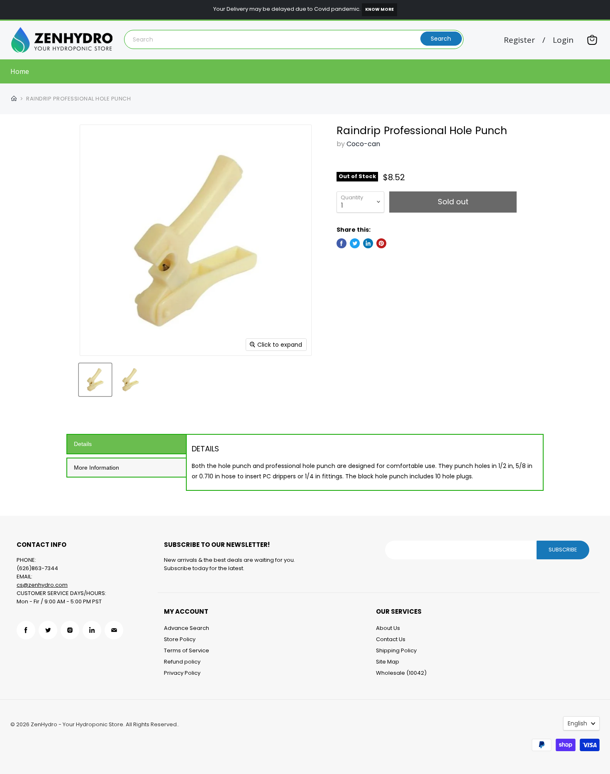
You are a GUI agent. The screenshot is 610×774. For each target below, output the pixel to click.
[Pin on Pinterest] (381, 243)
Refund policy (182, 662)
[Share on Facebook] (341, 243)
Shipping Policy (396, 650)
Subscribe (563, 550)
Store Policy (179, 639)
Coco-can (363, 144)
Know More (379, 9)
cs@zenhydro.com (42, 585)
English (577, 723)
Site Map (387, 662)
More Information (96, 467)
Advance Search (186, 628)
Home (19, 71)
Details (83, 444)
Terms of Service (186, 650)
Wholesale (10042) (401, 673)
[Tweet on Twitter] (355, 243)
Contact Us (390, 639)
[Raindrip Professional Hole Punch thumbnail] (95, 379)
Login (563, 40)
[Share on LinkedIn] (368, 243)
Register (519, 40)
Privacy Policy (182, 673)
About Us (388, 628)
